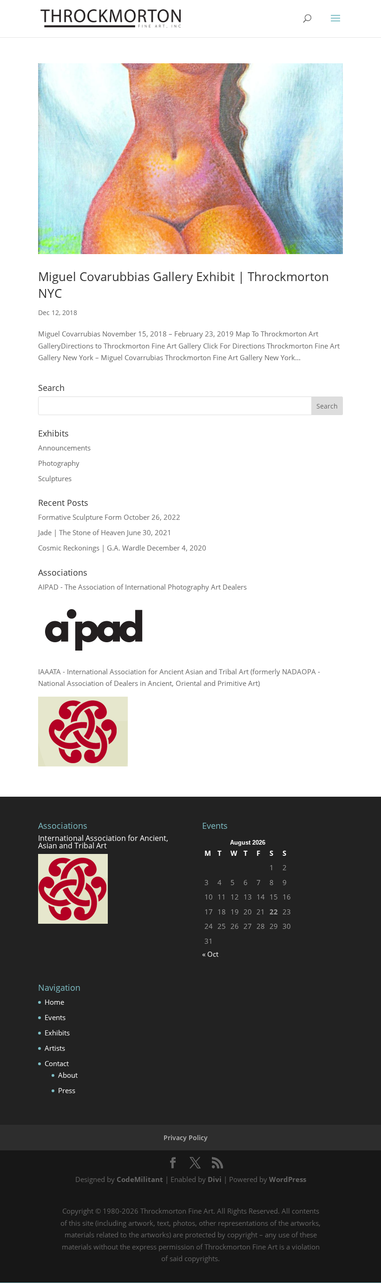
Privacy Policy (186, 1137)
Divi (215, 1179)
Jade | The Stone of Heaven (81, 532)
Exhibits (57, 1032)
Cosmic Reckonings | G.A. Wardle (91, 547)
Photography (58, 463)
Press (66, 1090)
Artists (55, 1048)
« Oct (210, 954)
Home (54, 1002)
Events (55, 1017)
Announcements (64, 447)
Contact (57, 1063)
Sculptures (55, 478)
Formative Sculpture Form (80, 517)
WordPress (287, 1179)
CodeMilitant (140, 1179)
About (68, 1075)
